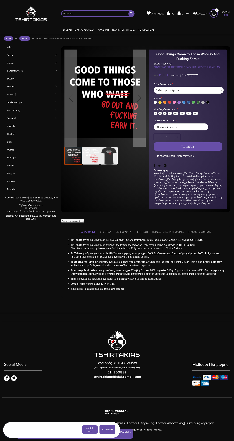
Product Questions (199, 232)
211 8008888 (117, 372)
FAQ (172, 14)
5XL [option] (195, 113)
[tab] (87, 232)
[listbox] (189, 90)
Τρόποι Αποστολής (170, 423)
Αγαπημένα (157, 14)
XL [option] (170, 113)
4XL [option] (189, 113)
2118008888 (31, 208)
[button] (70, 98)
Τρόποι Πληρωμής (140, 423)
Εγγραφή (185, 14)
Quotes (24, 38)
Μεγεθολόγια (123, 232)
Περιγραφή (142, 232)
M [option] (160, 113)
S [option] (155, 113)
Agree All (89, 429)
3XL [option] (182, 113)
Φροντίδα (105, 232)
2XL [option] (175, 113)
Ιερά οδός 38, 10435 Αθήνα (117, 363)
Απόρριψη (107, 429)
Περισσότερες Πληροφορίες (168, 232)
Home (8, 38)
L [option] (164, 113)
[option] (155, 102)
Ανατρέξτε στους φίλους (72, 221)
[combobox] (98, 13)
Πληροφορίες (87, 232)
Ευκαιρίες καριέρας (199, 423)
